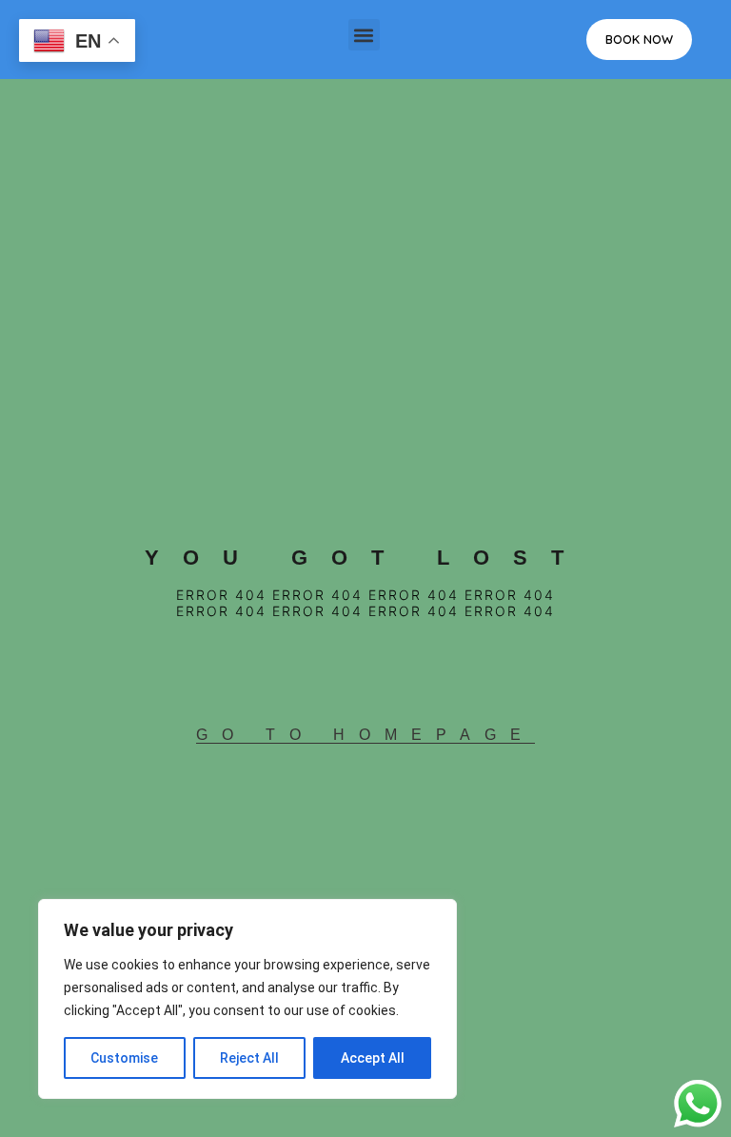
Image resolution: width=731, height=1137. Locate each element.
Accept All (373, 1058)
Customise (124, 1058)
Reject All (249, 1058)
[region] (247, 999)
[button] (364, 34)
